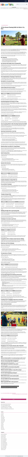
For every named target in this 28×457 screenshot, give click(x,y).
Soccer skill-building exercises (5, 387)
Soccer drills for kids (15, 386)
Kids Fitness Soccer (3, 436)
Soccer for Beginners (3, 441)
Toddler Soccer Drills (3, 448)
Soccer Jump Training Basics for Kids (5, 405)
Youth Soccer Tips (3, 449)
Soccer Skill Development (5, 25)
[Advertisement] (14, 16)
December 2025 (3, 419)
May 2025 (2, 425)
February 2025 (3, 429)
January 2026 (2, 418)
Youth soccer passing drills (13, 387)
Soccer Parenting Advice (4, 442)
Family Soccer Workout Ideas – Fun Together (6, 407)
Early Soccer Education (4, 434)
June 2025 (2, 424)
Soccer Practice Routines (4, 443)
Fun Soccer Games (3, 435)
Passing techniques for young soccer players (6, 386)
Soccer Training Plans (3, 447)
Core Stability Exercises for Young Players (6, 406)
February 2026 (3, 417)
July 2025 (2, 423)
